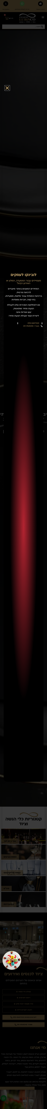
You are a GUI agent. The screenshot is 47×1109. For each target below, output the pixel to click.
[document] (23, 554)
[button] (7, 88)
